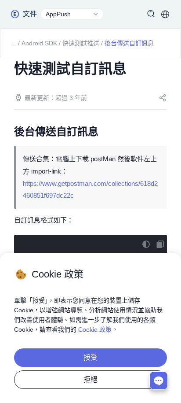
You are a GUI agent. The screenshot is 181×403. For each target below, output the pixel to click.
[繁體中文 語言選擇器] (165, 14)
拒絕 (90, 379)
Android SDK (39, 43)
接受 (90, 357)
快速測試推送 (80, 43)
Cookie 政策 (95, 329)
